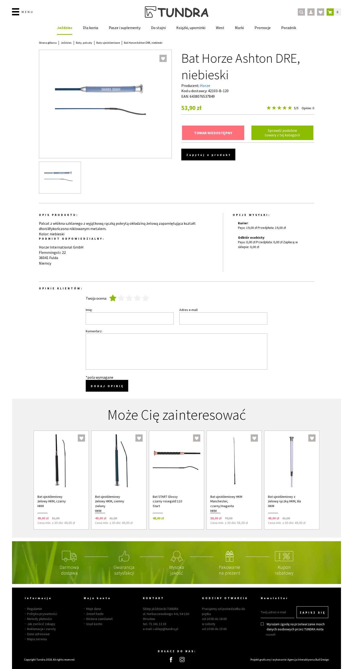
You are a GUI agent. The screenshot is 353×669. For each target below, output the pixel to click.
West (220, 27)
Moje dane (93, 609)
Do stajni (158, 27)
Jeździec (64, 27)
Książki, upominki (190, 27)
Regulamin (34, 609)
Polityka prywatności (42, 614)
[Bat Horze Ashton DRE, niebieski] (60, 177)
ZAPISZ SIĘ (313, 612)
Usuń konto (94, 624)
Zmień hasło (94, 614)
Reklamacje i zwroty (41, 629)
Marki (239, 27)
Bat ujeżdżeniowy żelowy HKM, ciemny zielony (109, 501)
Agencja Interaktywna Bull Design (308, 659)
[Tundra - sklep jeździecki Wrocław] (176, 12)
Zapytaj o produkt (208, 155)
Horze (205, 85)
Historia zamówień (99, 619)
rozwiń (270, 634)
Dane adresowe (38, 634)
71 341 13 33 (157, 624)
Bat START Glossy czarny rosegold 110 (167, 499)
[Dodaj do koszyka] (78, 518)
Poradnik (288, 27)
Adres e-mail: (188, 310)
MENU (28, 12)
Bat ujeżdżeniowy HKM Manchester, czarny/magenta (226, 501)
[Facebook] (171, 659)
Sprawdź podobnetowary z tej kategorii (282, 132)
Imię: (89, 310)
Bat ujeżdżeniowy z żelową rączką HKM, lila (284, 499)
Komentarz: (94, 331)
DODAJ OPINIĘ (107, 386)
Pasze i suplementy (124, 27)
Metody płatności (39, 619)
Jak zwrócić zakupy (41, 624)
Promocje (263, 27)
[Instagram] (182, 659)
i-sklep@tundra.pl (165, 629)
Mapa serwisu (37, 639)
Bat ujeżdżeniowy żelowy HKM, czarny (51, 499)
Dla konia (90, 27)
